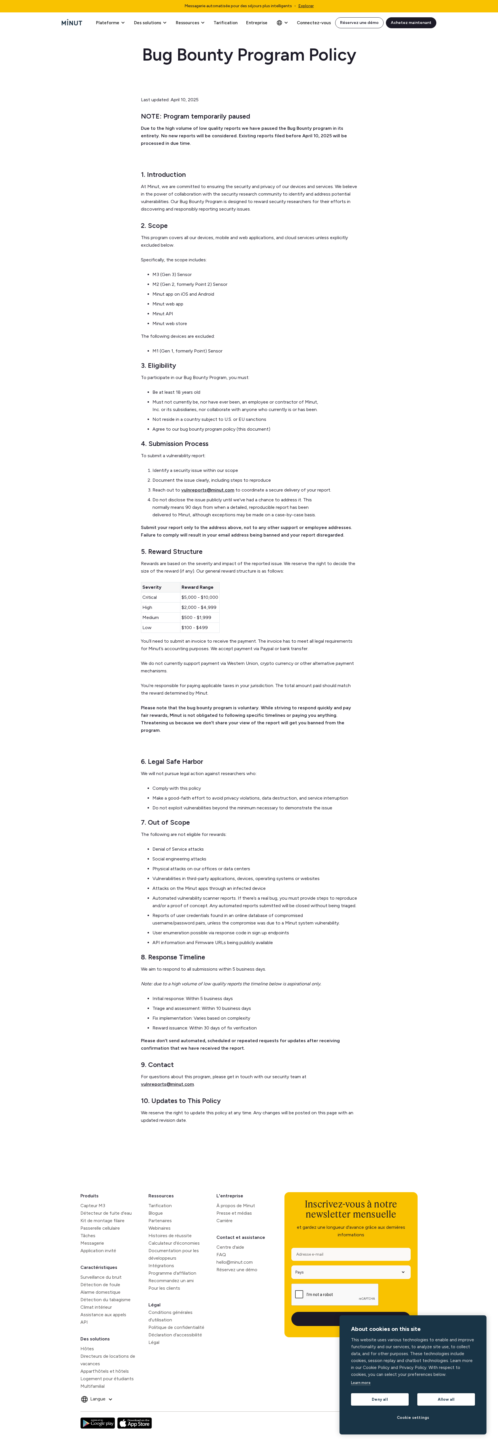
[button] (110, 22)
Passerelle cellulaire (100, 1228)
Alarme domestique (100, 1292)
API (84, 1322)
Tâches (87, 1235)
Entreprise (256, 22)
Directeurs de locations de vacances (107, 1359)
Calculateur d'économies (174, 1243)
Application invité (98, 1250)
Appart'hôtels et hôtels (104, 1371)
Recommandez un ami (171, 1280)
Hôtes (87, 1348)
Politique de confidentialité (176, 1327)
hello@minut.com (234, 1262)
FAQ (221, 1254)
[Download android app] (97, 1423)
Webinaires (159, 1228)
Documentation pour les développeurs (173, 1254)
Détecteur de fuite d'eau (106, 1213)
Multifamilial (92, 1386)
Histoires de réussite (170, 1235)
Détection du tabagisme (105, 1299)
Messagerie (92, 1243)
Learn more (361, 1383)
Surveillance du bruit (101, 1277)
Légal (154, 1305)
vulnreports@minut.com (207, 490)
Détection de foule (100, 1284)
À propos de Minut (235, 1205)
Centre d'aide (230, 1247)
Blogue (155, 1213)
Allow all (446, 1399)
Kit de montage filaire (102, 1220)
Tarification (225, 22)
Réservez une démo (359, 22)
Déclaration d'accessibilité (175, 1335)
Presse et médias (234, 1213)
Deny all (380, 1399)
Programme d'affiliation (172, 1273)
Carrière (224, 1220)
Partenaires (160, 1220)
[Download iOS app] (134, 1423)
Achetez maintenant (411, 22)
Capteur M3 (92, 1205)
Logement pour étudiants (107, 1378)
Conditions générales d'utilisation (170, 1316)
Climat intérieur (96, 1307)
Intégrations (161, 1265)
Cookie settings (413, 1417)
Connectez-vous (314, 22)
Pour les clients (164, 1288)
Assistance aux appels (103, 1314)
